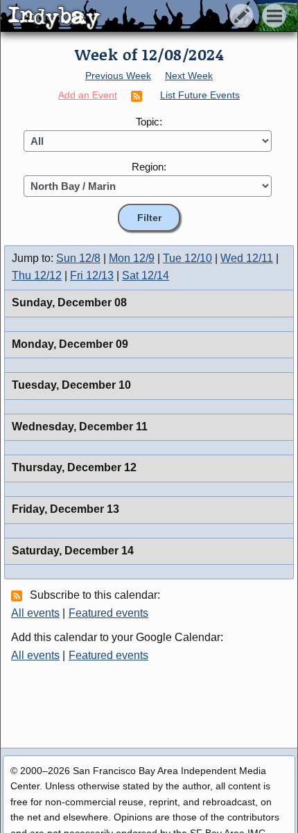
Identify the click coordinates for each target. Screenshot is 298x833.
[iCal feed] (18, 595)
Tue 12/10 (187, 258)
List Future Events (200, 94)
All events (35, 613)
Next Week (189, 75)
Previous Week (118, 75)
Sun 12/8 (78, 258)
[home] (130, 16)
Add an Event (87, 94)
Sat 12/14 (145, 275)
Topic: (149, 122)
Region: (149, 167)
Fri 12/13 (92, 275)
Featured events (108, 613)
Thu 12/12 (37, 275)
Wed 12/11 (246, 258)
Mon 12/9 (132, 258)
